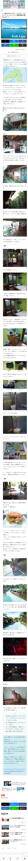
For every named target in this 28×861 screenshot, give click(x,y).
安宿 (7, 797)
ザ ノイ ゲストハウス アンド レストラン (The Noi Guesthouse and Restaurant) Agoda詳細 (14, 771)
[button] (22, 45)
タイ (3, 795)
